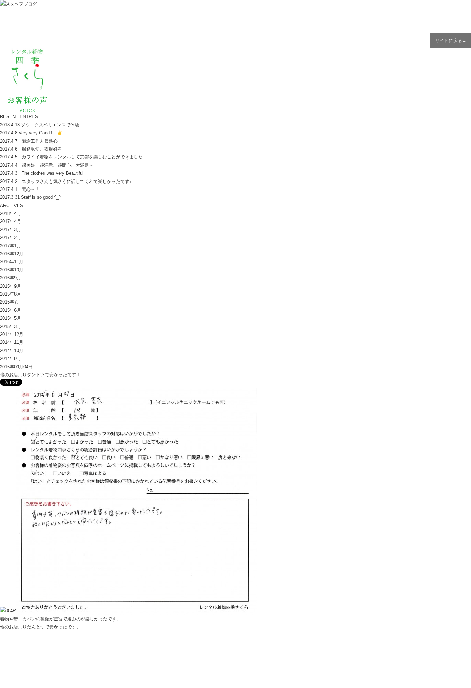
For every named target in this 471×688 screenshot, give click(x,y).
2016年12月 (11, 253)
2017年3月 (10, 229)
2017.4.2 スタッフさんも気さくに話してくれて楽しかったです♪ (66, 181)
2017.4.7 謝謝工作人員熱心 (29, 141)
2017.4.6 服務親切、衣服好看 (31, 149)
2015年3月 (10, 326)
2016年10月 (11, 270)
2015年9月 (10, 286)
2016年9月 (10, 277)
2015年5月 (10, 318)
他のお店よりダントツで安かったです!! (39, 374)
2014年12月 (11, 334)
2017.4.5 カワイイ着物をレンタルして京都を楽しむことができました (71, 157)
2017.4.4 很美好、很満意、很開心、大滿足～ (46, 165)
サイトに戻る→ (451, 40)
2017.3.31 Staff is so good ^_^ (30, 197)
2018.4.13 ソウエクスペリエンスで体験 (39, 124)
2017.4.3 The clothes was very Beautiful (41, 173)
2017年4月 (10, 221)
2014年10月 (11, 350)
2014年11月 (11, 342)
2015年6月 (10, 310)
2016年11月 (11, 261)
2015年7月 (10, 302)
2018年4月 (10, 213)
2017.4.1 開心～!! (19, 189)
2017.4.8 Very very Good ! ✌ (31, 132)
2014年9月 (10, 358)
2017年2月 (10, 237)
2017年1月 (10, 245)
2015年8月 (10, 294)
